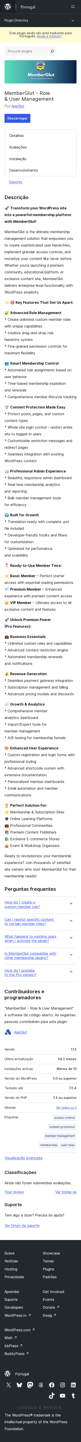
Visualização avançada (23, 1158)
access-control (64, 1117)
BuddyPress (16, 1353)
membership (48, 1145)
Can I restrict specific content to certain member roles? (29, 921)
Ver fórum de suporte (22, 1225)
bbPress (13, 1346)
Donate (51, 1307)
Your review (14, 1192)
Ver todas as (65, 1192)
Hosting (10, 1269)
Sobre (9, 1253)
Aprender (11, 1291)
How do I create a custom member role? (22, 904)
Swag (49, 1315)
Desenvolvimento (23, 170)
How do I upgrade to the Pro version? (20, 972)
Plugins (48, 1269)
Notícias (11, 1261)
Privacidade (14, 1277)
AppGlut (17, 106)
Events (48, 1299)
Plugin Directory (16, 20)
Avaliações (18, 147)
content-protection (62, 1127)
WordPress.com (19, 1330)
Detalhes (16, 135)
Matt (10, 1338)
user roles (68, 1145)
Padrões (50, 1277)
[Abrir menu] (74, 6)
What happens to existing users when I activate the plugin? (30, 938)
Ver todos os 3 (66, 1107)
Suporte (15, 182)
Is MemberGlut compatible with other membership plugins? (30, 955)
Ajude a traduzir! (49, 36)
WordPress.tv (17, 1315)
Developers (13, 1307)
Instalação (18, 159)
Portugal (22, 1374)
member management (60, 1136)
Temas (48, 1261)
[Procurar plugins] (52, 51)
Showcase (51, 1253)
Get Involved (53, 1291)
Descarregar (17, 118)
